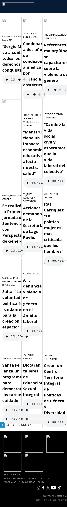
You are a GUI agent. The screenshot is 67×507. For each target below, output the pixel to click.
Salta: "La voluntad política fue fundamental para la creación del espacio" (15, 309)
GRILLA (41, 482)
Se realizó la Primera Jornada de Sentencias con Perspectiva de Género (14, 223)
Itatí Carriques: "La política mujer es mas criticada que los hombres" (54, 227)
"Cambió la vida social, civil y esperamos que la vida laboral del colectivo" (55, 147)
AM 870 (7, 478)
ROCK (41, 478)
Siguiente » (24, 424)
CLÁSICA (32, 478)
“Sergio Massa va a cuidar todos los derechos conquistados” (16, 58)
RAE (48, 478)
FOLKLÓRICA (19, 478)
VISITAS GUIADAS (27, 482)
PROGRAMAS (10, 482)
